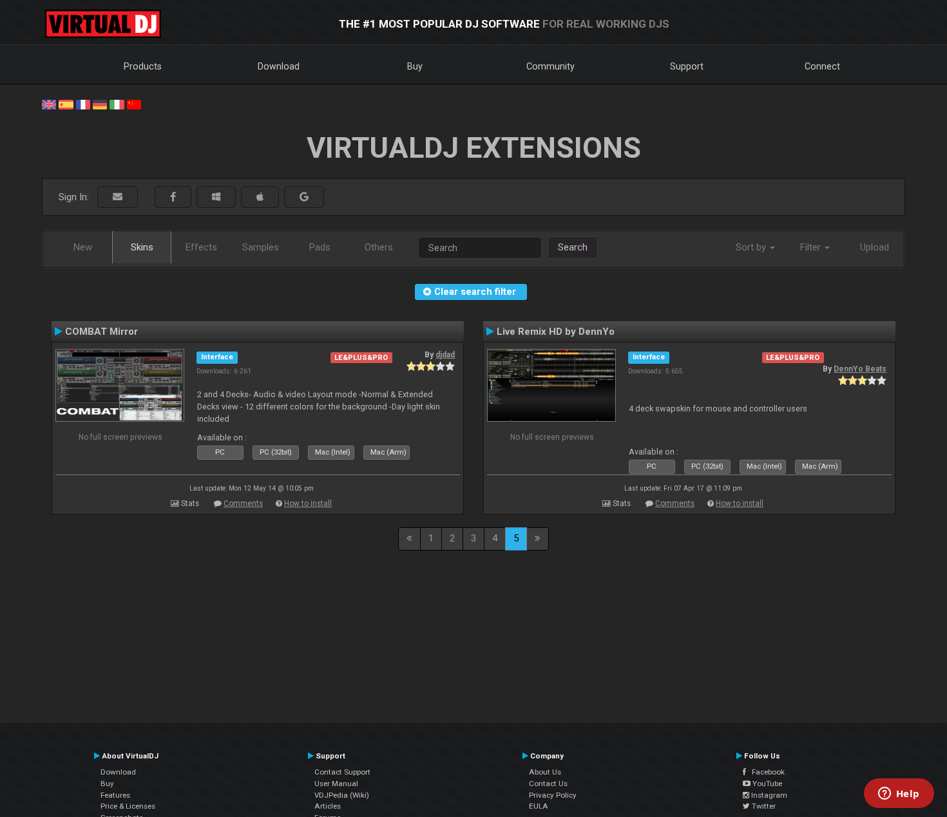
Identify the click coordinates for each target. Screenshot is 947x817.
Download (279, 66)
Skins (142, 247)
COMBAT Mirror (101, 331)
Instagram (768, 795)
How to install (308, 503)
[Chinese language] (134, 103)
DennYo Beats (860, 368)
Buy (415, 66)
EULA (538, 806)
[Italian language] (117, 103)
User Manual (336, 783)
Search (573, 247)
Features (115, 795)
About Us (545, 771)
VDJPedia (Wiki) (341, 795)
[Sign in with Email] (117, 197)
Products (143, 66)
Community (550, 66)
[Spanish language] (66, 103)
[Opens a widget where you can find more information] (898, 794)
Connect (822, 66)
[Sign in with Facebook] (173, 197)
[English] (49, 103)
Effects (201, 247)
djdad (445, 354)
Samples (260, 247)
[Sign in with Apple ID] (260, 197)
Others (379, 247)
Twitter (763, 806)
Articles (327, 806)
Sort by (752, 247)
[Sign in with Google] (304, 197)
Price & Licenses (127, 806)
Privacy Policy (553, 795)
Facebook (765, 771)
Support (686, 66)
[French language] (83, 103)
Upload (874, 247)
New (82, 247)
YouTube (766, 783)
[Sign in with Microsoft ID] (216, 197)
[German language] (100, 103)
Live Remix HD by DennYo (556, 331)
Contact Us (548, 783)
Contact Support (342, 771)
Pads (319, 247)
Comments (243, 503)
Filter (811, 247)
